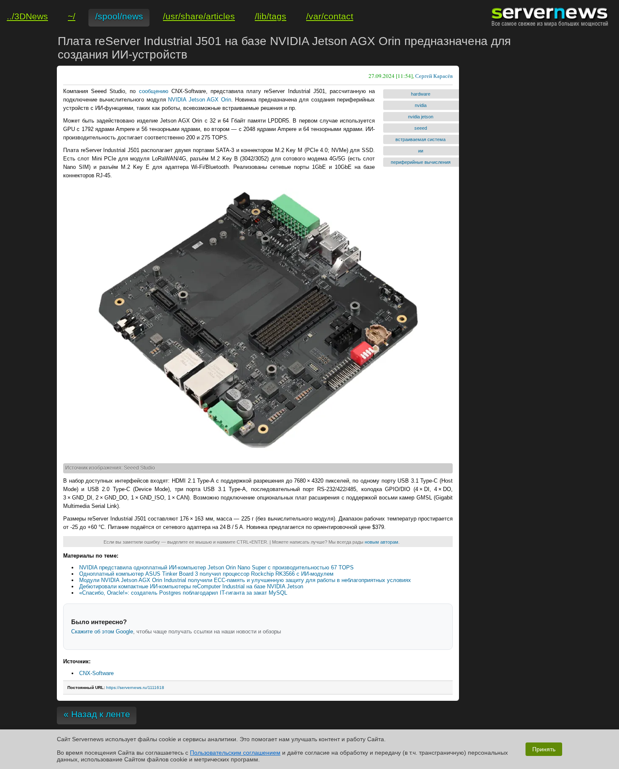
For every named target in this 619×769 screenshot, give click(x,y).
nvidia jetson (420, 116)
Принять (543, 749)
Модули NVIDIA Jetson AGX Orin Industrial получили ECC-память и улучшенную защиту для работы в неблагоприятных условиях (245, 580)
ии (420, 150)
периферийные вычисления (421, 162)
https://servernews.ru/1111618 (135, 687)
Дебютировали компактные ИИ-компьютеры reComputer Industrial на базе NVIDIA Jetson (191, 586)
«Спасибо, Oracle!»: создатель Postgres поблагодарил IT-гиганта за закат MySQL (183, 593)
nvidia (421, 105)
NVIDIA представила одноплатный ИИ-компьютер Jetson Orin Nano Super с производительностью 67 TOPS (216, 567)
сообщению (153, 91)
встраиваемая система (420, 139)
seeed (420, 128)
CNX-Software (96, 673)
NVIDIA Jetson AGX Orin (199, 99)
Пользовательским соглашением (235, 752)
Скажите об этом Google (102, 631)
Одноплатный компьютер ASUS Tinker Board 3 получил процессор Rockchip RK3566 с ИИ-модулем (206, 574)
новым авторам (381, 542)
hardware (420, 93)
